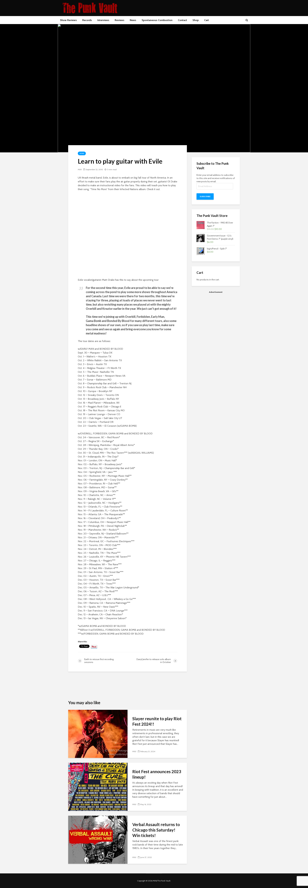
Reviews (119, 20)
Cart (206, 20)
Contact (182, 20)
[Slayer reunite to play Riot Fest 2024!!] (98, 733)
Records (87, 20)
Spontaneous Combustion (157, 20)
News (133, 20)
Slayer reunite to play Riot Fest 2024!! (157, 721)
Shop (196, 20)
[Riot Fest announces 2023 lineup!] (98, 786)
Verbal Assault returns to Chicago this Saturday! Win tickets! (156, 830)
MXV (80, 169)
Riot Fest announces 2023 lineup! (156, 774)
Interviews (103, 20)
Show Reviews (68, 20)
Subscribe (205, 196)
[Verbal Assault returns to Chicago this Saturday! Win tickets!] (98, 839)
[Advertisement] (216, 318)
